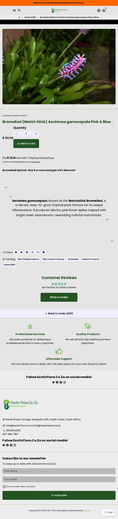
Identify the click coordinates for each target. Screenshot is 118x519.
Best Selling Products (28, 259)
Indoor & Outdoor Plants (14, 115)
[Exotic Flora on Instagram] (64, 382)
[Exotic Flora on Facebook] (57, 382)
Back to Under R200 (59, 313)
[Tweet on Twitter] (59, 22)
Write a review (59, 297)
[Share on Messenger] (71, 22)
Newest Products (90, 259)
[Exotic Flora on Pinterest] (61, 382)
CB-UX (86, 510)
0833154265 (11, 430)
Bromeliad (73, 259)
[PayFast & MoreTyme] (40, 158)
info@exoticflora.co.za (18, 425)
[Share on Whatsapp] (65, 22)
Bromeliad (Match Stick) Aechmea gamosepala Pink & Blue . (70, 17)
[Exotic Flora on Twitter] (53, 382)
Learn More (35, 162)
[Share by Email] (68, 22)
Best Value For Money (53, 259)
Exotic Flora (50, 510)
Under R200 (30, 17)
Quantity (19, 128)
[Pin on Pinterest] (62, 22)
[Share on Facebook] (56, 22)
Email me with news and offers (21, 486)
